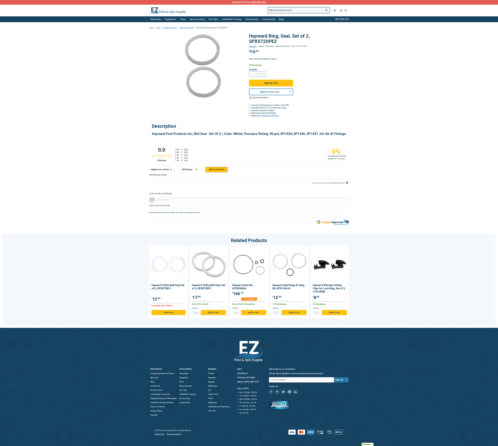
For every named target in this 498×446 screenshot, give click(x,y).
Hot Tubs (213, 19)
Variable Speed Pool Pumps (162, 373)
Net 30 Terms (156, 390)
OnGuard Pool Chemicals (219, 407)
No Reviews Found (158, 175)
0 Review (165, 160)
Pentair (211, 373)
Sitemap (153, 415)
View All (211, 411)
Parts (183, 19)
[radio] (249, 149)
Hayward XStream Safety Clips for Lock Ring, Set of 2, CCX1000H (329, 288)
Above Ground (197, 19)
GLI (209, 390)
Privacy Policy (156, 411)
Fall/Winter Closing (231, 19)
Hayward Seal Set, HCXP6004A (242, 287)
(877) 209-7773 (258, 2)
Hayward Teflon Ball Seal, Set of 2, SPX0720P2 (208, 287)
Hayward (212, 377)
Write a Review (216, 169)
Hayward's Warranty (270, 115)
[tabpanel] (168, 281)
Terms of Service (157, 407)
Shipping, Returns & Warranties (163, 398)
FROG (210, 398)
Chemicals (155, 19)
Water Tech (213, 394)
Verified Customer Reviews (162, 402)
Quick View (168, 265)
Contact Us (155, 386)
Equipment (170, 19)
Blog (281, 19)
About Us (154, 377)
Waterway (212, 402)
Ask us (273, 59)
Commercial (268, 19)
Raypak (211, 382)
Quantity (253, 69)
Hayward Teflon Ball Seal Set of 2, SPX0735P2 (167, 287)
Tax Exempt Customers (160, 394)
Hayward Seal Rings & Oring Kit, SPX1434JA (288, 287)
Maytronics (213, 386)
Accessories (251, 19)
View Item (168, 312)
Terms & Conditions (174, 434)
